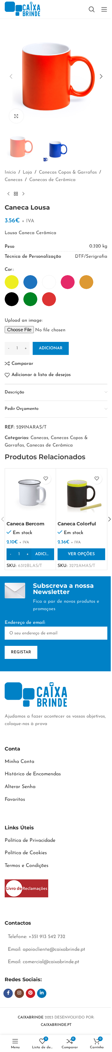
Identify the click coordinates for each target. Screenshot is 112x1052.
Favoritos (15, 799)
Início (10, 172)
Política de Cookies (26, 852)
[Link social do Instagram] (19, 993)
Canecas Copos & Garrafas (68, 172)
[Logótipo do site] (22, 9)
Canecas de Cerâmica (52, 180)
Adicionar (51, 348)
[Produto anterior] (8, 193)
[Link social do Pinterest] (30, 993)
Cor (8, 269)
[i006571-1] (26, 888)
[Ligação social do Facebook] (8, 993)
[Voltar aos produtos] (16, 193)
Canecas (13, 180)
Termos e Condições (27, 865)
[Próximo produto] (23, 193)
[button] (11, 76)
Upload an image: (24, 320)
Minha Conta (19, 761)
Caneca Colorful (77, 524)
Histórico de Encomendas (33, 774)
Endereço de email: (25, 622)
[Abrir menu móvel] (104, 9)
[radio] (12, 282)
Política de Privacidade (30, 840)
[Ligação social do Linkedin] (41, 993)
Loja (27, 172)
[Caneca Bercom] (30, 494)
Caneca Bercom (25, 524)
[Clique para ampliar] (16, 116)
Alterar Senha (20, 786)
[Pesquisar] (92, 9)
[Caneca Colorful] (81, 494)
